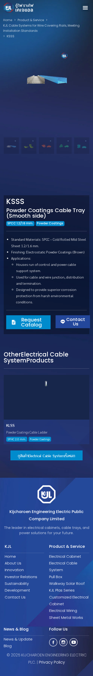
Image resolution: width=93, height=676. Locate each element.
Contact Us (15, 597)
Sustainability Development (17, 587)
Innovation (14, 569)
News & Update (18, 639)
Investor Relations (21, 576)
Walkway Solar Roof (67, 583)
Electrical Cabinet (65, 556)
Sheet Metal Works (66, 617)
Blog (8, 645)
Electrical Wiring (63, 610)
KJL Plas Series (62, 590)
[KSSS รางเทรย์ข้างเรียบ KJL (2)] (46, 76)
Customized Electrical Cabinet (69, 600)
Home (10, 556)
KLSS (10, 425)
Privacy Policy (52, 662)
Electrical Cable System (63, 566)
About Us (13, 563)
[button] (85, 7)
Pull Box (55, 576)
